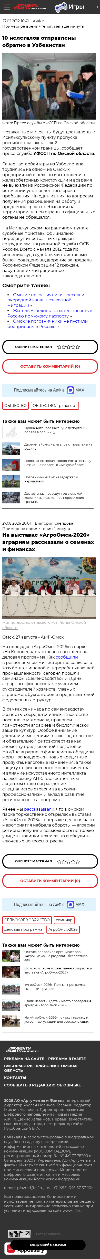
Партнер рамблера (48, 1233)
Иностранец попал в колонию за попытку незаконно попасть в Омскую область (57, 463)
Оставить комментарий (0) (50, 366)
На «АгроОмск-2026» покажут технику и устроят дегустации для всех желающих (56, 1019)
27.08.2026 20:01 (16, 523)
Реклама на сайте (24, 1058)
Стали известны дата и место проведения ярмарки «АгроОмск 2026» (57, 1003)
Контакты (15, 1077)
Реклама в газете (67, 1058)
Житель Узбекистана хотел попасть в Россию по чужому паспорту (49, 313)
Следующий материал (48, 1245)
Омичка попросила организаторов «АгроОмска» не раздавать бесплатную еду (55, 956)
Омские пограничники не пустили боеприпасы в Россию (47, 324)
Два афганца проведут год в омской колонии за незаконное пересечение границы (54, 498)
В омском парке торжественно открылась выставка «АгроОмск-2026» (58, 970)
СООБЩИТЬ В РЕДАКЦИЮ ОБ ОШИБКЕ (42, 1085)
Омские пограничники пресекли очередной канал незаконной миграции (45, 300)
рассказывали (39, 809)
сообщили (67, 657)
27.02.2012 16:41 (15, 21)
